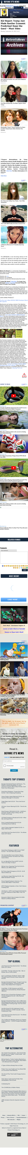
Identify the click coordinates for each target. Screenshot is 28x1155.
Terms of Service (10, 1117)
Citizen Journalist (10, 282)
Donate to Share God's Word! (14, 632)
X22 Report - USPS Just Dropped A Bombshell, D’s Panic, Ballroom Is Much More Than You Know (14, 892)
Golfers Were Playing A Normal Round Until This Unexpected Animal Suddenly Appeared (13, 480)
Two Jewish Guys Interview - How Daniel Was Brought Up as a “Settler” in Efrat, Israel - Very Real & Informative (13, 1054)
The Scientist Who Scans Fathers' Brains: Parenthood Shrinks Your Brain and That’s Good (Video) (12, 856)
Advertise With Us (11, 1115)
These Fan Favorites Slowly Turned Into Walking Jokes (12, 659)
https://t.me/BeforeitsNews (19, 739)
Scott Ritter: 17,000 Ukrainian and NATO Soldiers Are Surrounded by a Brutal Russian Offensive (13, 990)
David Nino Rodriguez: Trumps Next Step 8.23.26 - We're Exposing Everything (12, 792)
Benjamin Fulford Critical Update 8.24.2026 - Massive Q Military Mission (13, 898)
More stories (21, 10)
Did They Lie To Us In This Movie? (10, 677)
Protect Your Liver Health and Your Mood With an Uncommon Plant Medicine (13, 1069)
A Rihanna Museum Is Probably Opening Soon (12, 245)
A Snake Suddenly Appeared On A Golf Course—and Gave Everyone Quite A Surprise (14, 408)
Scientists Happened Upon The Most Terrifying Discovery (14, 714)
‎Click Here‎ (9, 171)
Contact (23, 1115)
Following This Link (17, 368)
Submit (14, 770)
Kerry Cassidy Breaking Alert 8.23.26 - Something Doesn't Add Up (11, 823)
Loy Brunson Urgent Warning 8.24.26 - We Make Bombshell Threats (12, 877)
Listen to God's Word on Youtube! (14, 629)
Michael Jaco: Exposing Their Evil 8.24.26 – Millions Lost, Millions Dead (13, 867)
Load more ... (14, 599)
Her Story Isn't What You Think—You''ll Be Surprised (13, 201)
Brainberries (3, 204)
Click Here (4, 175)
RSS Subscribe (11, 1119)
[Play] (14, 615)
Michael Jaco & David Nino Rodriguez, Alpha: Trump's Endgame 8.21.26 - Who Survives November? (13, 996)
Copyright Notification (21, 1117)
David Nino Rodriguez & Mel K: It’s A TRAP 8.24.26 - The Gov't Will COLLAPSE (12, 851)
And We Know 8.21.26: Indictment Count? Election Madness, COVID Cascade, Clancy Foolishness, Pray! (13, 1010)
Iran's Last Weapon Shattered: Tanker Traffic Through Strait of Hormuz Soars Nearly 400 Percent (13, 977)
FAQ (18, 1115)
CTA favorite (3, 430)
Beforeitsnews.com (12, 6)
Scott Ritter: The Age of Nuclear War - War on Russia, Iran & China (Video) (13, 971)
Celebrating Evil (5, 1083)
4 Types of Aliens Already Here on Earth (12, 1065)
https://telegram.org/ (21, 736)
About (3, 1115)
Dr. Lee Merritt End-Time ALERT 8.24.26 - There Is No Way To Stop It (12, 862)
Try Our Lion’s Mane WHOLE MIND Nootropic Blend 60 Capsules (13, 364)
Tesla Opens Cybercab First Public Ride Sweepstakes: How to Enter (12, 1079)
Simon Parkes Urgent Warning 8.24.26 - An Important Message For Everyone (12, 797)
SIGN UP (6, 757)
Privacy (2, 1117)
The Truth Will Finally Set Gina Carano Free (13, 223)
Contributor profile (13, 10)
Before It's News (11, 1)
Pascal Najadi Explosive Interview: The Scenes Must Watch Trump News (11, 882)
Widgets (18, 1119)
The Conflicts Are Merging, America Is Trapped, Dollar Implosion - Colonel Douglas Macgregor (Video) (13, 1021)
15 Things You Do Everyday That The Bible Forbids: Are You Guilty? (12, 695)
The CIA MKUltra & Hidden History (10, 1087)
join (8, 276)
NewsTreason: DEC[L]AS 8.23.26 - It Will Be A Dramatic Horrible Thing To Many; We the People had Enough (13, 813)
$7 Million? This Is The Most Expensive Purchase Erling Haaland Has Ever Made (14, 929)
